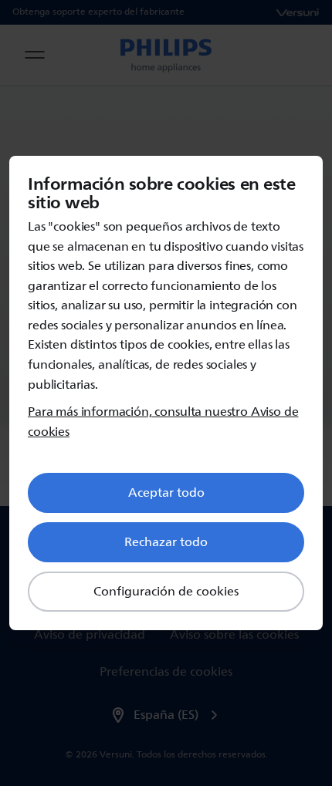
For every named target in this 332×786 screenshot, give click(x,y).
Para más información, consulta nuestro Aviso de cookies (163, 422)
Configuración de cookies (166, 592)
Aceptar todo (166, 493)
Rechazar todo (166, 542)
